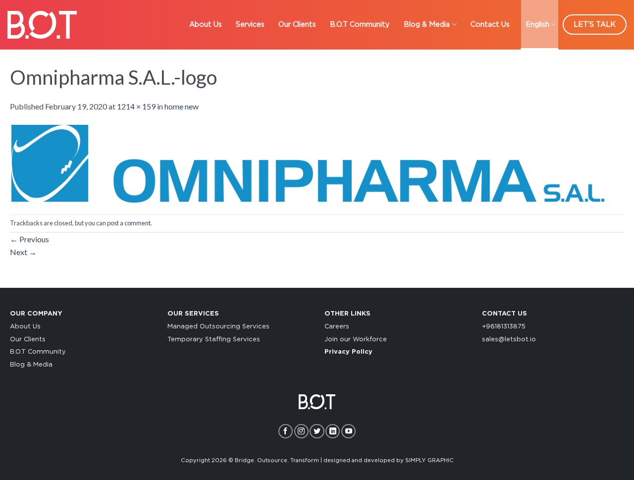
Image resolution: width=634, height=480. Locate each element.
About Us (205, 24)
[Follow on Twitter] (317, 431)
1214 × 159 (136, 106)
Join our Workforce (355, 339)
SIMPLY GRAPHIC (429, 460)
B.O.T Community (360, 24)
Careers (336, 326)
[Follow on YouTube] (348, 431)
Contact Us (490, 24)
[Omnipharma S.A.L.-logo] (307, 162)
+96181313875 (504, 326)
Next (23, 252)
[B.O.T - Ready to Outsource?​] (42, 24)
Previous (29, 239)
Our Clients (297, 24)
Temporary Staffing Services (213, 339)
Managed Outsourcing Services (218, 326)
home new (181, 106)
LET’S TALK (595, 24)
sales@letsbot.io (509, 339)
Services (250, 24)
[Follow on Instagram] (301, 431)
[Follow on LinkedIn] (332, 431)
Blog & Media (427, 24)
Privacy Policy (348, 352)
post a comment (129, 223)
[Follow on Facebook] (285, 431)
